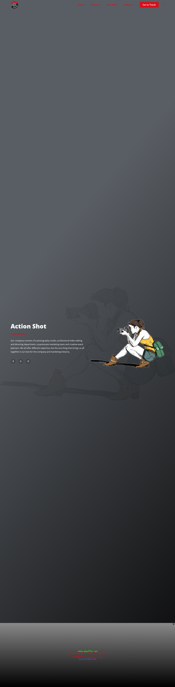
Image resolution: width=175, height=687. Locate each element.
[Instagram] (28, 361)
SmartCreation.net (87, 659)
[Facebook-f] (13, 361)
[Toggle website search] (163, 4)
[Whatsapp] (20, 361)
